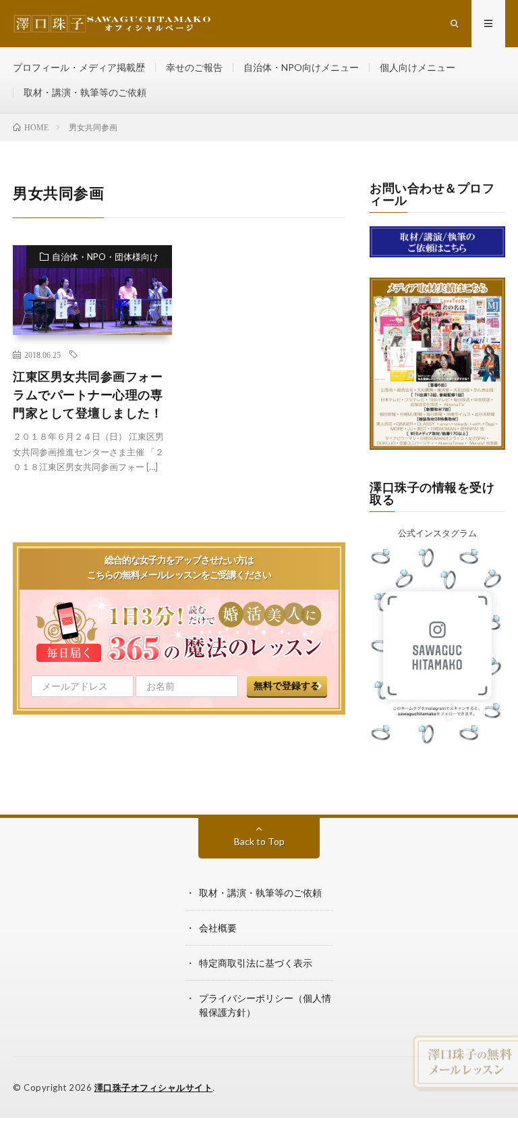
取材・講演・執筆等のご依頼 (85, 92)
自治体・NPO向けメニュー (301, 67)
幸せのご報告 (194, 67)
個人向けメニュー (417, 67)
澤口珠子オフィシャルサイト (153, 1087)
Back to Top (259, 841)
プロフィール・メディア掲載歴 (79, 67)
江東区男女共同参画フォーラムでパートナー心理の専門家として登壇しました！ (88, 394)
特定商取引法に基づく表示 (255, 963)
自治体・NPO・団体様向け (105, 256)
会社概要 (218, 927)
